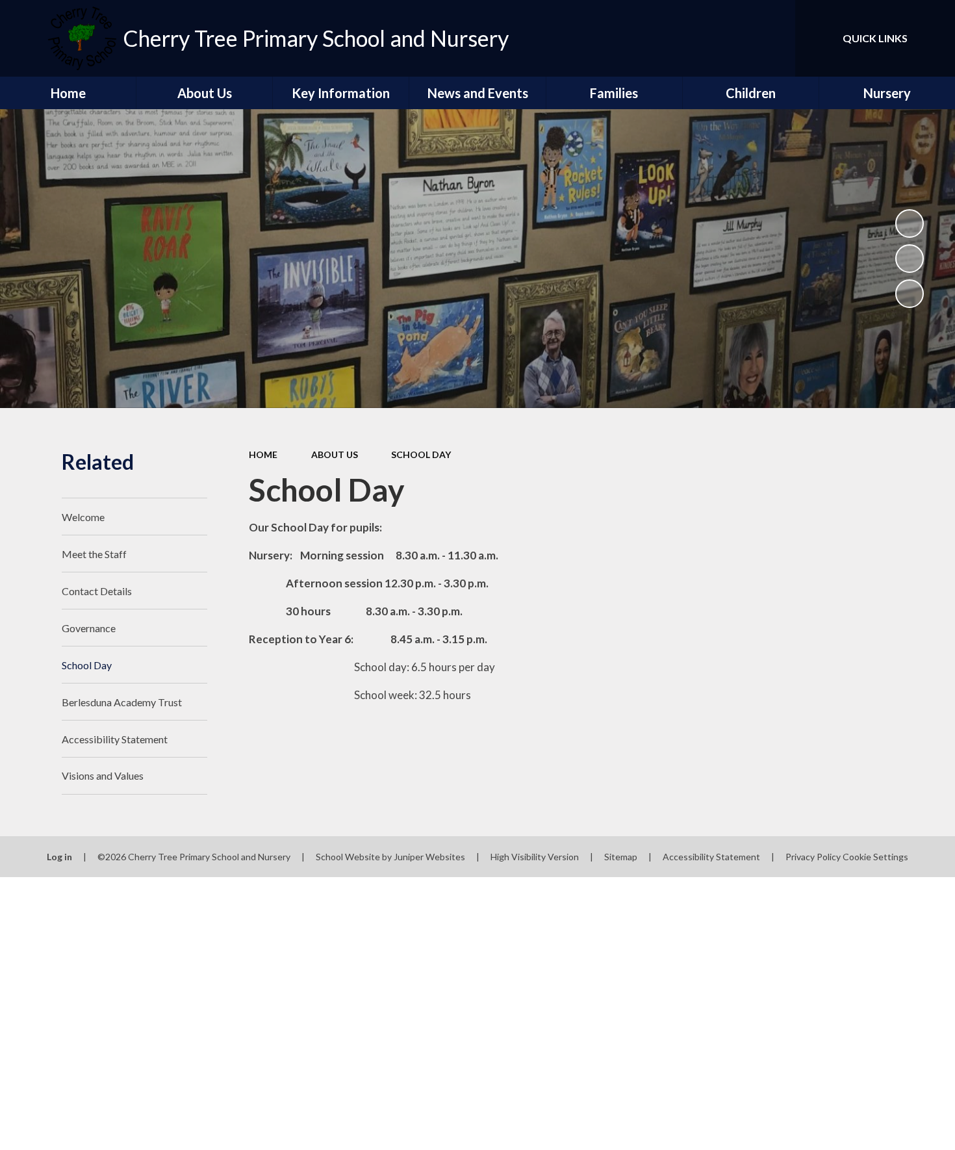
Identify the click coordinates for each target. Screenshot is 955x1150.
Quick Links (875, 38)
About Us (334, 454)
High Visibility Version (534, 856)
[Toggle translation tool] (727, 38)
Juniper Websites (429, 856)
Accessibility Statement (711, 856)
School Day (421, 454)
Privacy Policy (813, 856)
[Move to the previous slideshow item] (909, 258)
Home (263, 454)
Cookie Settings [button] (875, 856)
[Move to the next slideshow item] (909, 293)
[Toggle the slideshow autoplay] (909, 223)
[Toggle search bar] (772, 38)
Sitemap (620, 856)
